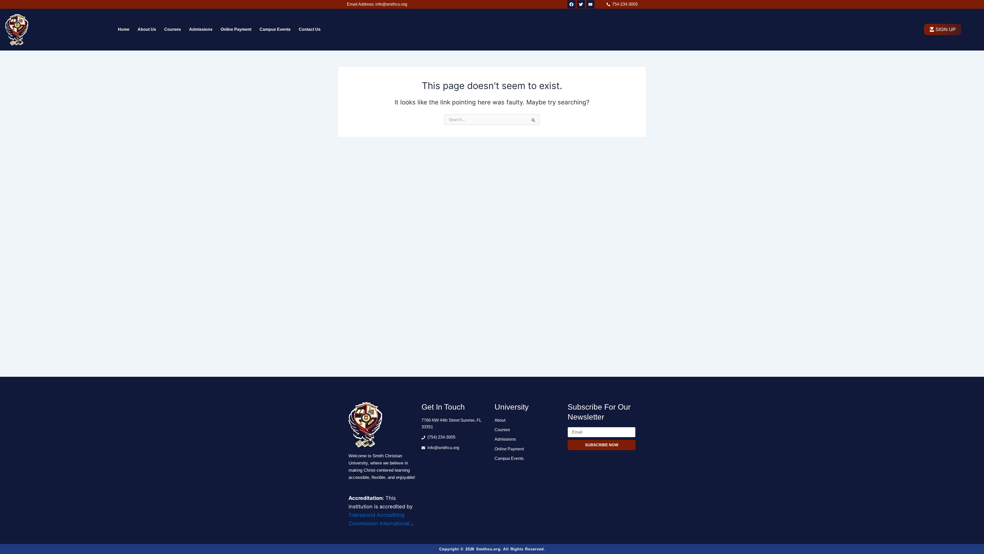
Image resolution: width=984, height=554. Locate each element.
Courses (172, 29)
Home (123, 29)
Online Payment (236, 29)
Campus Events (275, 29)
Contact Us (310, 29)
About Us (147, 29)
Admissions (200, 29)
